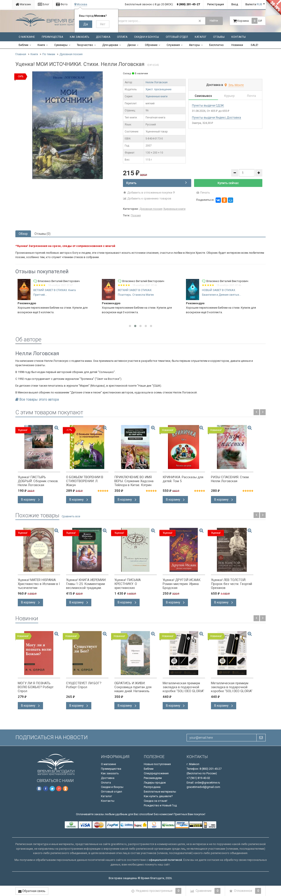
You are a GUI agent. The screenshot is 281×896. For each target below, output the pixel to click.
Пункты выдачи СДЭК (208, 105)
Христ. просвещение (158, 89)
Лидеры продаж (155, 782)
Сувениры (61, 45)
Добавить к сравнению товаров (149, 198)
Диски (131, 45)
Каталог (200, 36)
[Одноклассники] (224, 200)
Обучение (151, 45)
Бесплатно (216, 45)
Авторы (194, 45)
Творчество (85, 45)
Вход (234, 4)
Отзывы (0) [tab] (42, 233)
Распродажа (152, 787)
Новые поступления (157, 764)
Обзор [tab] (23, 233)
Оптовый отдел (177, 36)
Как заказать (79, 36)
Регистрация (215, 4)
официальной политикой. (166, 860)
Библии (23, 45)
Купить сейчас (228, 183)
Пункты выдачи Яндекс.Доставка (216, 117)
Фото (64, 4)
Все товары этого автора (39, 400)
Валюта (253, 4)
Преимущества (52, 36)
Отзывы (219, 36)
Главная (20, 54)
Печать (205, 192)
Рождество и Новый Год (160, 805)
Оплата (122, 36)
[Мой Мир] (230, 200)
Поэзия (136, 215)
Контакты (238, 36)
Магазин (25, 4)
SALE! (254, 45)
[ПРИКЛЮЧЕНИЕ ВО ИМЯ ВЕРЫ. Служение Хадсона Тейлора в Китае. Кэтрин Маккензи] (135, 447)
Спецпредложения (156, 773)
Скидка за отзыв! (155, 800)
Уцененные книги (157, 96)
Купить (131, 183)
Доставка (103, 36)
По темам (48, 54)
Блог (45, 4)
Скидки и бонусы (146, 36)
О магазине (27, 36)
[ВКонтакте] (218, 200)
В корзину (28, 499)
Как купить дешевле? (158, 796)
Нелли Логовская (157, 82)
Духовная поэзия (71, 54)
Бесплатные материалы (160, 791)
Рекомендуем (153, 778)
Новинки (237, 45)
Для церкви (110, 45)
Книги (41, 45)
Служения (173, 45)
